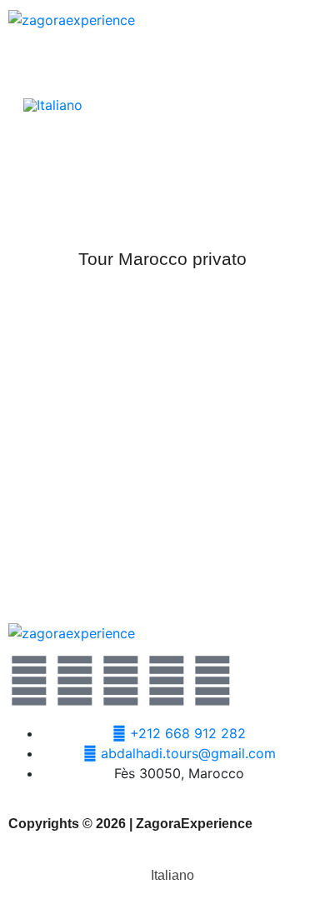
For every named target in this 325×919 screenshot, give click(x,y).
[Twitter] (29, 681)
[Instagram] (167, 681)
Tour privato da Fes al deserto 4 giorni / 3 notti (162, 554)
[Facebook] (75, 681)
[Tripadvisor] (212, 681)
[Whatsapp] (121, 681)
